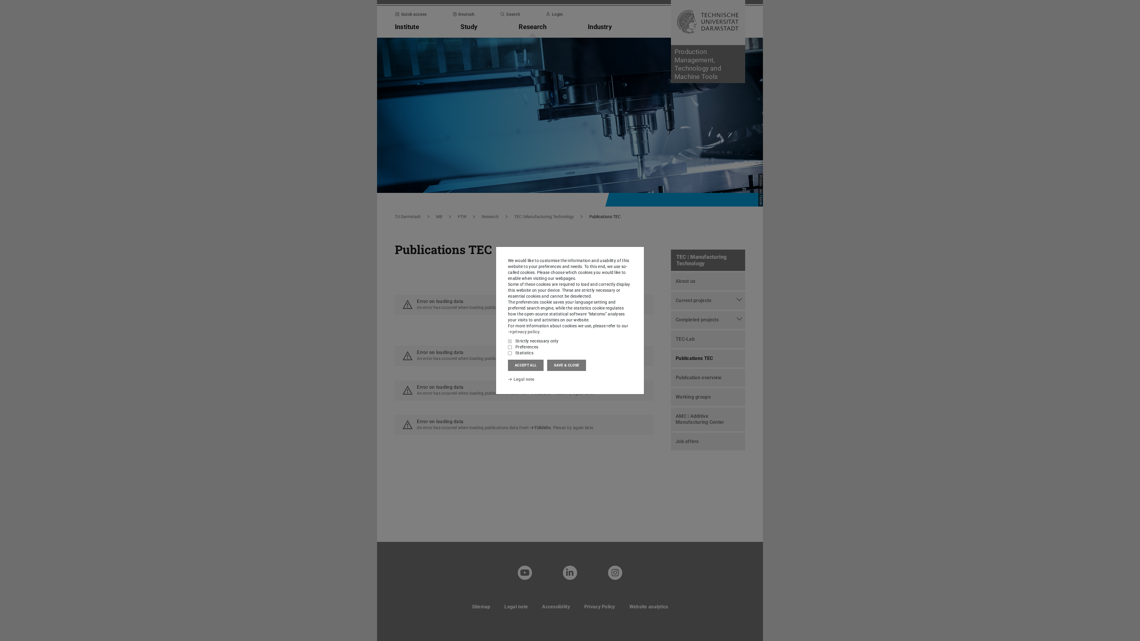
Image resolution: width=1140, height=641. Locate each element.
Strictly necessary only (536, 341)
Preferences (526, 347)
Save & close (566, 365)
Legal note (524, 379)
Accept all (526, 365)
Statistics (524, 352)
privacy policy (525, 331)
